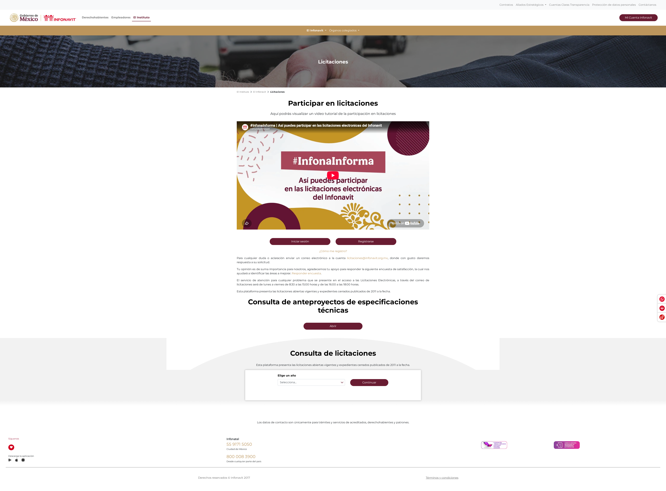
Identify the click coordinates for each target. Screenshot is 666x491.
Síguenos (13, 438)
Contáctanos (647, 4)
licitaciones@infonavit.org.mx (367, 258)
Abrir (333, 326)
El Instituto (141, 17)
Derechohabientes (95, 17)
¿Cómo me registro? (333, 251)
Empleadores (121, 17)
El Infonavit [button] (315, 30)
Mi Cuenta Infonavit (638, 17)
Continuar (369, 382)
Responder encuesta (306, 273)
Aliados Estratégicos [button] (530, 4)
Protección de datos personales (614, 4)
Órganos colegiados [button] (343, 30)
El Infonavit (259, 92)
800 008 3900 (241, 456)
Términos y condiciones (442, 477)
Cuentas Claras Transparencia (569, 4)
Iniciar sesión (300, 241)
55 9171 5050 (239, 444)
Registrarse (366, 241)
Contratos (506, 4)
